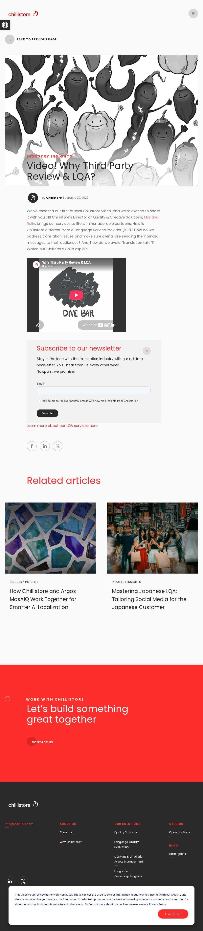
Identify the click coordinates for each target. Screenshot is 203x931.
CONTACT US (43, 742)
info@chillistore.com (19, 824)
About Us (66, 832)
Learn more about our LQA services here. (62, 425)
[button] (5, 25)
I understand (173, 914)
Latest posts (177, 854)
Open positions (179, 832)
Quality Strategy (125, 832)
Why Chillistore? (71, 842)
